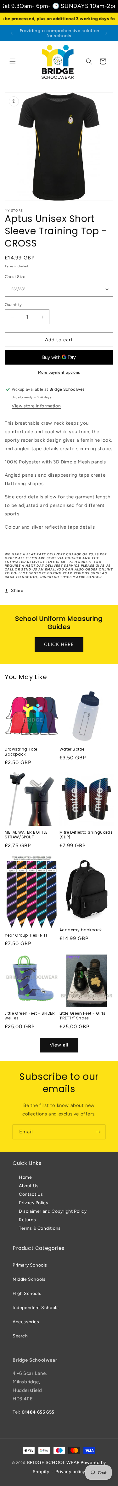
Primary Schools (30, 1265)
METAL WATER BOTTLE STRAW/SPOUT (26, 835)
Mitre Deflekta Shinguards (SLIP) (86, 835)
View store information (36, 406)
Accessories (26, 1321)
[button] (13, 61)
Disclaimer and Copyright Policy (53, 1211)
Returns (27, 1219)
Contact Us (31, 1194)
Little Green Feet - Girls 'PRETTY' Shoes (82, 1016)
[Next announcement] (106, 33)
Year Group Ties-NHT (26, 935)
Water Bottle (72, 749)
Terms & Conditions (40, 1228)
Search (20, 1336)
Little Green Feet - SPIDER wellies (30, 1016)
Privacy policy (70, 1471)
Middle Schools (29, 1279)
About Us (29, 1185)
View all (59, 1045)
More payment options (59, 372)
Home (25, 1177)
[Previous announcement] (12, 33)
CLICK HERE (59, 644)
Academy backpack (80, 930)
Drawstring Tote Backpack (21, 752)
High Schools (27, 1293)
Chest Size (15, 276)
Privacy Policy (33, 1202)
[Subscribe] (98, 1132)
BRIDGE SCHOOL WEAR (53, 1462)
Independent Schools (36, 1307)
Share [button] (17, 590)
